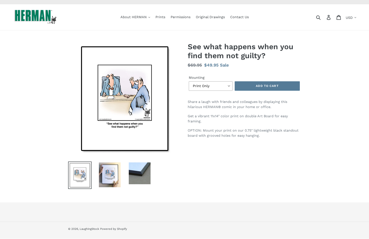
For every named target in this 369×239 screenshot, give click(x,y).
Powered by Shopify (113, 228)
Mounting (197, 78)
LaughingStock (89, 228)
